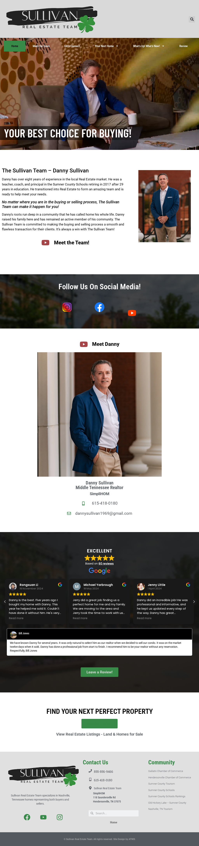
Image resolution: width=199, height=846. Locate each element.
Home (14, 46)
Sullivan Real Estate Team (107, 788)
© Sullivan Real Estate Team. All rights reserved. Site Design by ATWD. (99, 839)
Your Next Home (104, 46)
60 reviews (106, 563)
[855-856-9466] (90, 771)
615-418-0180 (103, 780)
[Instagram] (59, 817)
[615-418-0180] (90, 779)
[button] (192, 19)
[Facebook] (27, 817)
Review (183, 46)
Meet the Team (41, 46)
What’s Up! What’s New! (146, 46)
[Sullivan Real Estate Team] (90, 788)
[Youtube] (43, 817)
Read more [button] (16, 618)
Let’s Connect (72, 46)
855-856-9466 (103, 771)
